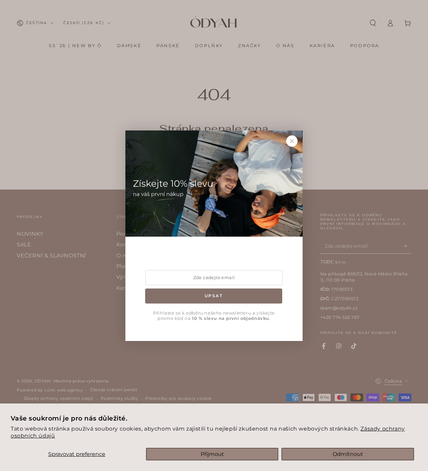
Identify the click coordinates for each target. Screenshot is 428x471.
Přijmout (212, 454)
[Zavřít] (292, 141)
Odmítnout (348, 454)
